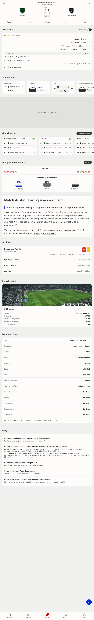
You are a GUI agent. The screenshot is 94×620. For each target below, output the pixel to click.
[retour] (3, 3)
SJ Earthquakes (84, 386)
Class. (84, 22)
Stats (66, 22)
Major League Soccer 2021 (47, 2)
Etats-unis (86, 375)
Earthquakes (49, 233)
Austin (37, 233)
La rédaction (11, 420)
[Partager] (90, 3)
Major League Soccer (82, 346)
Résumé (10, 22)
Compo (47, 22)
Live (29, 22)
